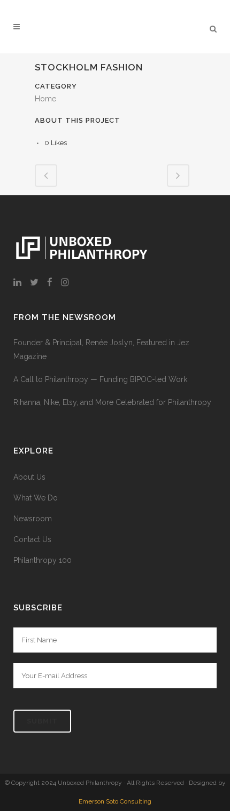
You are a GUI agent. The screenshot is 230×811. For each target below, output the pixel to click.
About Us (29, 477)
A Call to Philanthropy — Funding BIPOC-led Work (100, 379)
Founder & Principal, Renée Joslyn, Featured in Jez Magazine (101, 349)
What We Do (35, 498)
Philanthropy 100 (42, 560)
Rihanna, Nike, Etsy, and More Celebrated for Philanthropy (112, 402)
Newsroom (32, 518)
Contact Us (32, 539)
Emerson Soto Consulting (115, 801)
